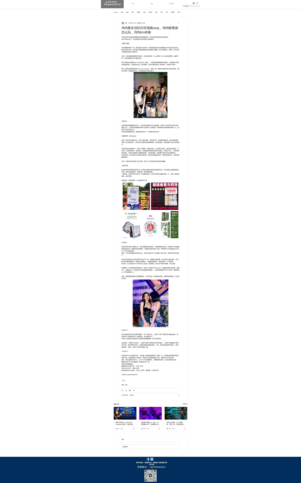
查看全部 (185, 403)
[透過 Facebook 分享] (122, 390)
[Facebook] (148, 459)
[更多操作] (179, 23)
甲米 (167, 12)
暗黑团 (172, 12)
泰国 (122, 12)
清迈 (144, 12)
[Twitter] (151, 459)
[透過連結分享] (134, 390)
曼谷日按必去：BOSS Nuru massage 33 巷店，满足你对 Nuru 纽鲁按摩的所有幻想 (124, 423)
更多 (179, 12)
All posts (116, 12)
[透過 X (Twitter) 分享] (126, 390)
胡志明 (150, 12)
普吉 (161, 12)
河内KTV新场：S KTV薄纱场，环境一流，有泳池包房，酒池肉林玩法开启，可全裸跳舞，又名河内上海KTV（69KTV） (175, 423)
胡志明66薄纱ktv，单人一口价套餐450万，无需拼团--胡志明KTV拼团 (150, 423)
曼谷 (133, 12)
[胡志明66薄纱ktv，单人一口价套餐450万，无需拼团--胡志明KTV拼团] (150, 413)
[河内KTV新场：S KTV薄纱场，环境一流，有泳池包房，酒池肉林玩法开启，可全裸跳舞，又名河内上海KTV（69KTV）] (176, 413)
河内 (156, 12)
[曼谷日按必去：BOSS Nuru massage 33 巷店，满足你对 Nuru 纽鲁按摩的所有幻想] (125, 413)
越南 (127, 12)
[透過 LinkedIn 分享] (130, 390)
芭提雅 (138, 12)
